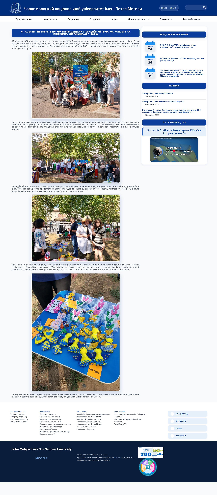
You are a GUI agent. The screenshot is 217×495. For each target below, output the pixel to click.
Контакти (180, 435)
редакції (117, 457)
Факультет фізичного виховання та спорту (55, 424)
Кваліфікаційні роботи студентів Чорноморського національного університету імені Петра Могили (89, 421)
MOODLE (41, 458)
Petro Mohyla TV (120, 424)
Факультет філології (47, 434)
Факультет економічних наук (50, 422)
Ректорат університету (18, 417)
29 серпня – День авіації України (157, 93)
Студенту (95, 19)
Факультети (50, 19)
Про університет (25, 19)
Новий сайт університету (86, 429)
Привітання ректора (17, 414)
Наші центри (119, 412)
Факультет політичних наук (50, 417)
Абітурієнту (181, 413)
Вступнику (73, 19)
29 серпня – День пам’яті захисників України (163, 102)
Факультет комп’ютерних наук (51, 419)
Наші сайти (82, 412)
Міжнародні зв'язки (138, 19)
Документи (166, 19)
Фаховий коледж (192, 19)
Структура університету (19, 419)
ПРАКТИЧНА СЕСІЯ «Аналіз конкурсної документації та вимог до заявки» (178, 46)
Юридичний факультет (48, 414)
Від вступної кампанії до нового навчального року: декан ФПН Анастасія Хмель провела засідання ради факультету (171, 111)
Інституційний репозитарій (86, 426)
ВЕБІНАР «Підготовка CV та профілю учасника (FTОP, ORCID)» (182, 59)
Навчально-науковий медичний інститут (55, 431)
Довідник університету (18, 422)
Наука (114, 19)
